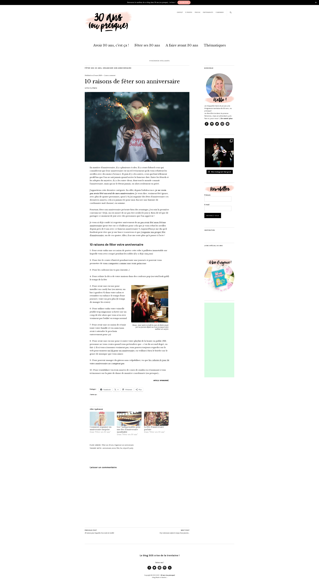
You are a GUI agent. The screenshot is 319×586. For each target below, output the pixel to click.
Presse (197, 12)
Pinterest (159, 569)
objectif (126, 448)
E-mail (206, 205)
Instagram (164, 569)
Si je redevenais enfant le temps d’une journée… (174, 531)
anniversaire (107, 448)
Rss (169, 569)
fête (117, 448)
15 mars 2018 (97, 75)
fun (121, 448)
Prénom (207, 195)
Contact (180, 12)
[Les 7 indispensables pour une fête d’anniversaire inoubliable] (129, 419)
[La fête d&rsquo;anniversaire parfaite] (156, 419)
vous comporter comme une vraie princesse (124, 263)
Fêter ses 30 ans (147, 45)
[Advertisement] (220, 340)
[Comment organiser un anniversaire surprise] (102, 419)
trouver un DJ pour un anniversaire (117, 350)
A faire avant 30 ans (182, 45)
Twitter (154, 569)
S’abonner (220, 12)
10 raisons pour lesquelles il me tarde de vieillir (99, 531)
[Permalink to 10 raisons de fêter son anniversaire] (137, 161)
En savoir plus (227, 118)
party (131, 448)
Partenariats (208, 12)
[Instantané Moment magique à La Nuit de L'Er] (219, 153)
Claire (94, 88)
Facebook (149, 569)
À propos (188, 12)
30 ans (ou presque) (168, 575)
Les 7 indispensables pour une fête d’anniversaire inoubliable (129, 429)
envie (114, 448)
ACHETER (184, 2)
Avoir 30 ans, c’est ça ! (111, 45)
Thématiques (215, 45)
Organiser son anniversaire (117, 68)
